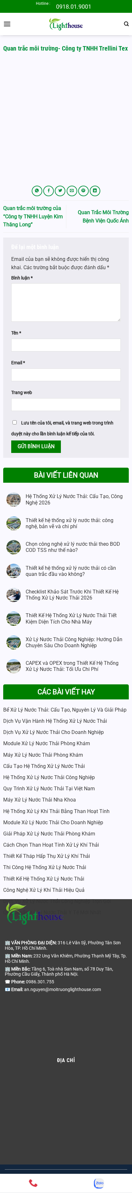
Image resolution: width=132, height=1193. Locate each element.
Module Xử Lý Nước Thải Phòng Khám (46, 743)
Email (18, 363)
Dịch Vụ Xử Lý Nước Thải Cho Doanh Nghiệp (53, 732)
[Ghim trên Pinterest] (83, 191)
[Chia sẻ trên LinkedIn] (95, 191)
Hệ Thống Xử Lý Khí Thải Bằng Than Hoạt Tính (56, 811)
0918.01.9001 (73, 6)
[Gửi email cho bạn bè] (72, 191)
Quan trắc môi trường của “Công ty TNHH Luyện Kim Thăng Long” (33, 216)
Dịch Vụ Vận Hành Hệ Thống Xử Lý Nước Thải (55, 721)
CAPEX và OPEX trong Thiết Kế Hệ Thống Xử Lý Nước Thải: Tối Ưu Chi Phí (72, 666)
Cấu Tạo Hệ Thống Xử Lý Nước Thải (44, 766)
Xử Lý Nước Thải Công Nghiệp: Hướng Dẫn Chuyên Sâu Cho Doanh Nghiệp (74, 642)
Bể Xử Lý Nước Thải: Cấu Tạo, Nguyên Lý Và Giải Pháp (65, 710)
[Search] (126, 24)
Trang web (21, 392)
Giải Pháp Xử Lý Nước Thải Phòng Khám (49, 834)
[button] (7, 24)
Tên (16, 333)
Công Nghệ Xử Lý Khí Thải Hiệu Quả (44, 890)
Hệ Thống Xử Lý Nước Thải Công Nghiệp (49, 777)
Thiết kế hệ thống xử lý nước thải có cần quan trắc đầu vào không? (71, 571)
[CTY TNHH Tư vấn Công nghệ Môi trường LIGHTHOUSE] (66, 24)
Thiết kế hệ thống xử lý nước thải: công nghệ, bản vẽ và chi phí (69, 523)
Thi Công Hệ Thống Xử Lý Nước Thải (44, 867)
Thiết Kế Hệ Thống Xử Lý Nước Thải (43, 879)
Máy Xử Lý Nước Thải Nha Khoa (39, 800)
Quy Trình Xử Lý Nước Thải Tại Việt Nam (49, 789)
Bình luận (22, 278)
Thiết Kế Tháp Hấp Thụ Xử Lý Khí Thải (46, 856)
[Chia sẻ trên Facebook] (48, 191)
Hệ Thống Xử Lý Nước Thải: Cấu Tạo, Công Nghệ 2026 (74, 499)
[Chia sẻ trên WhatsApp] (37, 191)
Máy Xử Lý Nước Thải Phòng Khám (43, 755)
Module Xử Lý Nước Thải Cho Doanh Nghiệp (53, 822)
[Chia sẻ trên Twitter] (60, 191)
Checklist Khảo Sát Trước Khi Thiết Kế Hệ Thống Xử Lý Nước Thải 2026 (72, 595)
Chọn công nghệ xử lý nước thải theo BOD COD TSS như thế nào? (73, 547)
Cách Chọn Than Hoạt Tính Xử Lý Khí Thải (51, 845)
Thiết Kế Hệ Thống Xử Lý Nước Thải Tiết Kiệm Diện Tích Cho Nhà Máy (71, 618)
